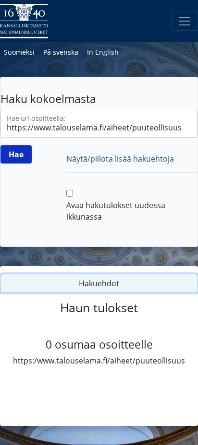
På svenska (60, 52)
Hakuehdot (99, 283)
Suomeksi (19, 52)
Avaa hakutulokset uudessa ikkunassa (115, 211)
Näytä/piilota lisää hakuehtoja (120, 158)
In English (103, 52)
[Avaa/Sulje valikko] (184, 21)
